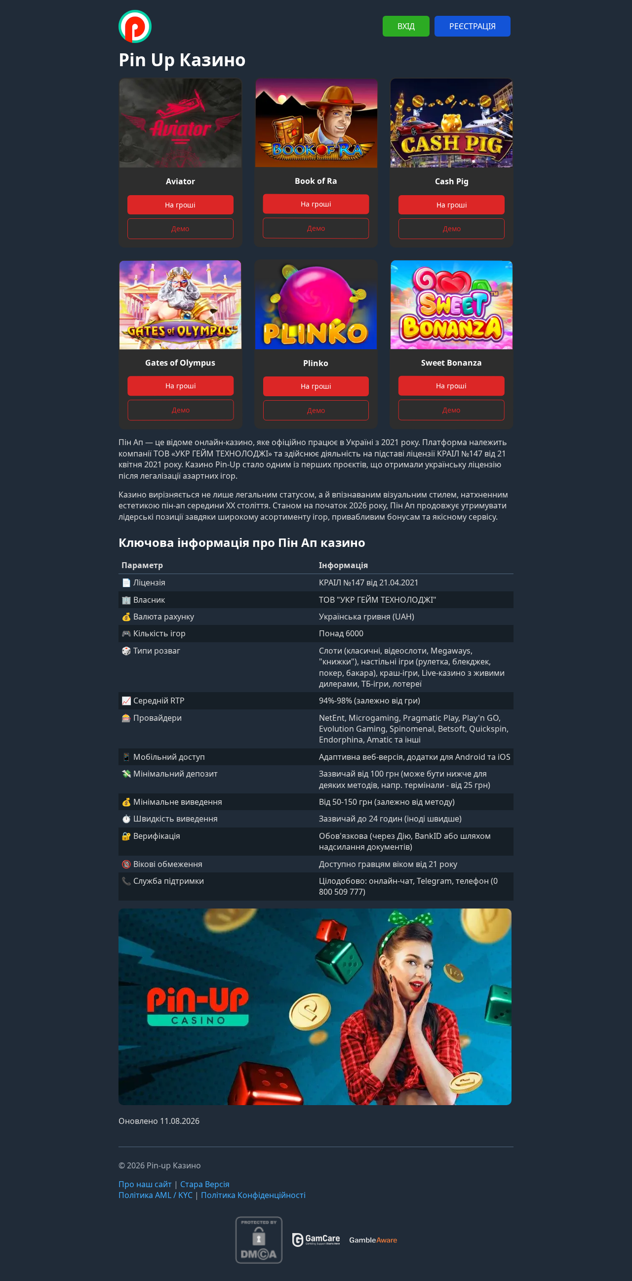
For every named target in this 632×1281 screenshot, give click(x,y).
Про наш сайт (145, 1184)
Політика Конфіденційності (253, 1195)
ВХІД (406, 26)
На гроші (180, 204)
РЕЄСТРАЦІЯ (472, 26)
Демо (180, 228)
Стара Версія (205, 1184)
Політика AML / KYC (155, 1195)
